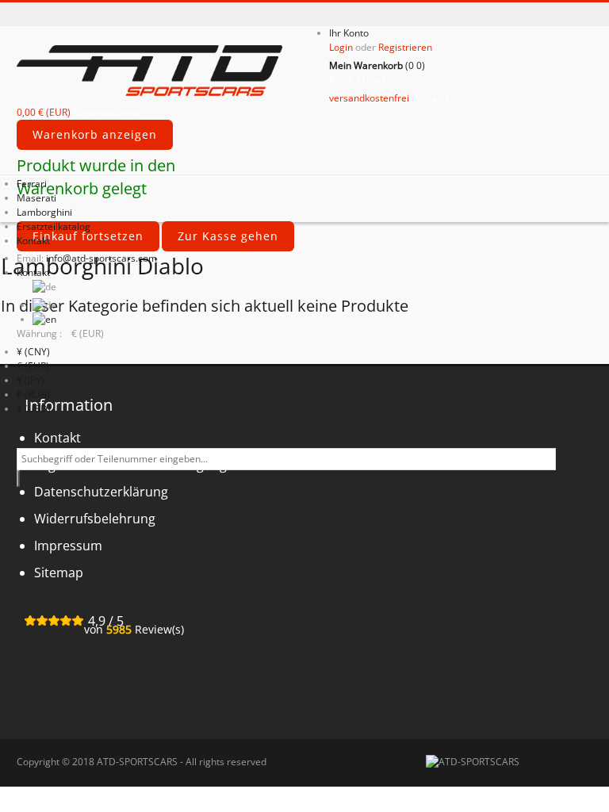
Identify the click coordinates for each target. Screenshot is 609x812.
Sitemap (58, 572)
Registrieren (405, 47)
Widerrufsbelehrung (94, 518)
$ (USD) (34, 409)
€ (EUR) (33, 366)
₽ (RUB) (33, 394)
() (377, 65)
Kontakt (33, 272)
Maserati (36, 198)
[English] (44, 319)
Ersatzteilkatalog (53, 226)
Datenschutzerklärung (101, 491)
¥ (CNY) (33, 351)
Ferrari (32, 183)
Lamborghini (44, 212)
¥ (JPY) (30, 380)
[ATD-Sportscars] (173, 69)
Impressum (68, 545)
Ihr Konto (349, 33)
